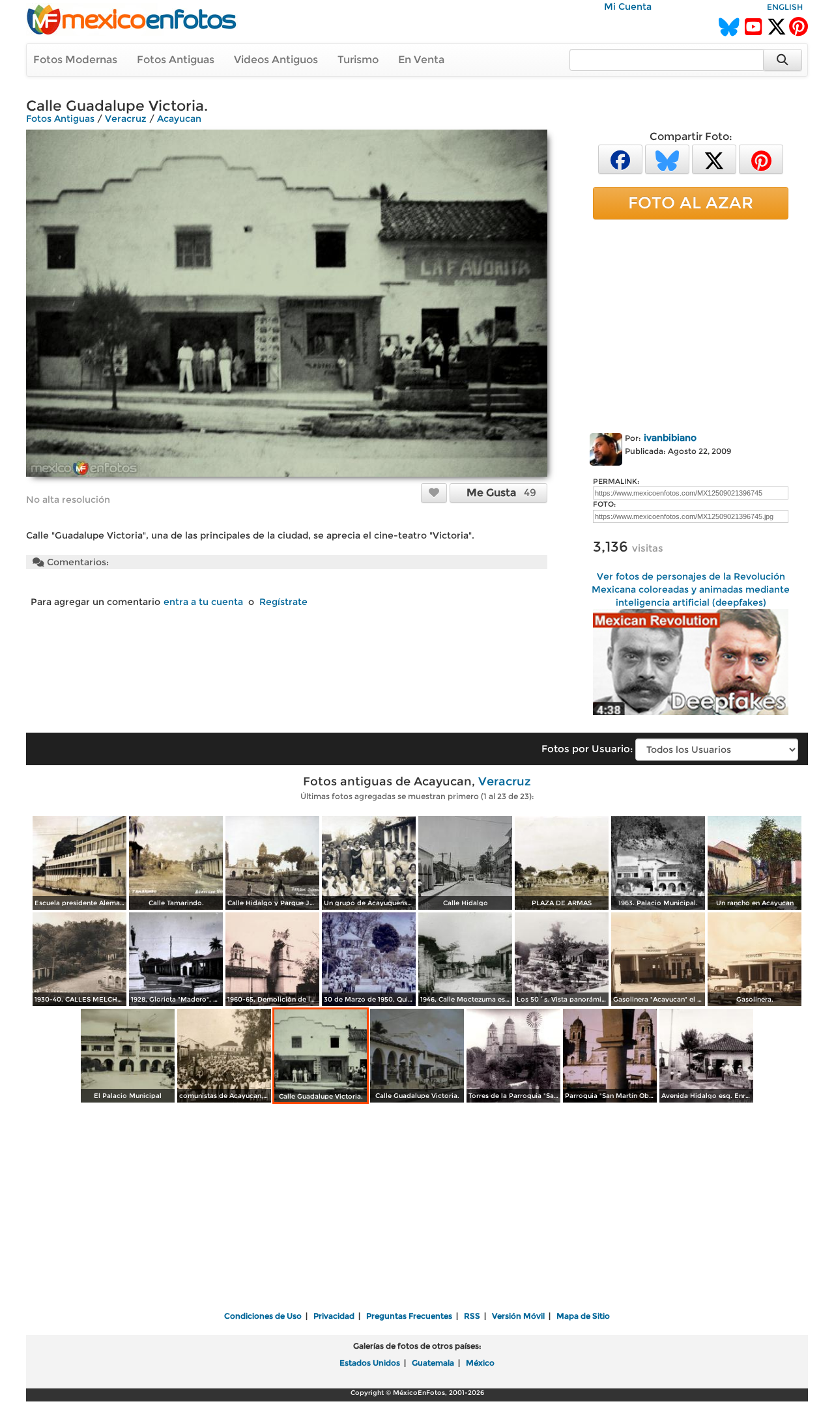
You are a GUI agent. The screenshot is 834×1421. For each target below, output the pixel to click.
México (480, 1363)
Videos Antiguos (276, 59)
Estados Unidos (369, 1363)
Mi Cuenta (628, 6)
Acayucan (179, 118)
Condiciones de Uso (263, 1316)
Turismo (358, 59)
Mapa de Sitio (583, 1316)
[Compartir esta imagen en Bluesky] (667, 158)
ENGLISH (785, 7)
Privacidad (333, 1316)
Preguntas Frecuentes (409, 1316)
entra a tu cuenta (203, 602)
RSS (472, 1316)
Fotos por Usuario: (587, 748)
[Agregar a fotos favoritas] (434, 492)
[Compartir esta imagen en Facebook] (620, 158)
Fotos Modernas (75, 59)
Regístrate (283, 602)
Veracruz (126, 118)
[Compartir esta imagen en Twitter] (714, 158)
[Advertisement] (690, 323)
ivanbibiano (670, 437)
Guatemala (433, 1363)
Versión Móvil (518, 1316)
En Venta (421, 59)
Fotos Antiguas (175, 59)
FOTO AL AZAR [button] (690, 202)
